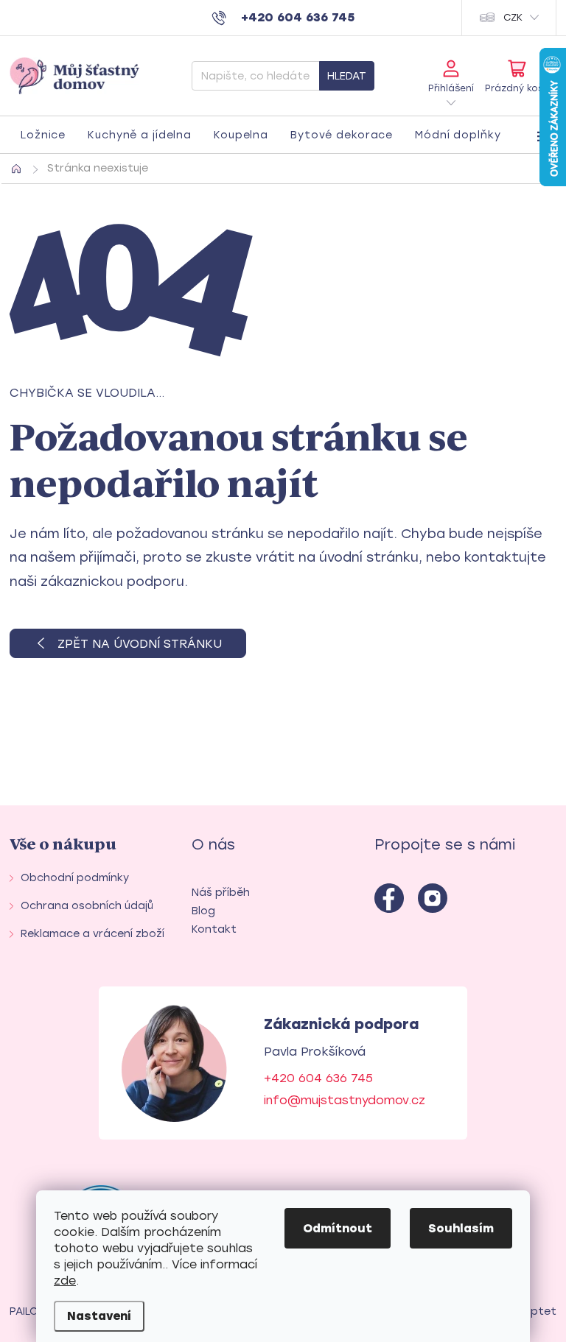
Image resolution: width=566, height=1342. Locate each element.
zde (65, 1281)
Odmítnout (337, 1228)
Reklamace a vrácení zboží (92, 934)
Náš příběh (221, 892)
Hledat (346, 76)
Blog (203, 911)
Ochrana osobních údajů (87, 906)
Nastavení (99, 1316)
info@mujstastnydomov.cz (344, 1100)
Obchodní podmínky (75, 878)
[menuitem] (43, 135)
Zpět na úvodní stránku (139, 644)
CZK (513, 17)
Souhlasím (461, 1228)
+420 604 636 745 (318, 1078)
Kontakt (214, 929)
